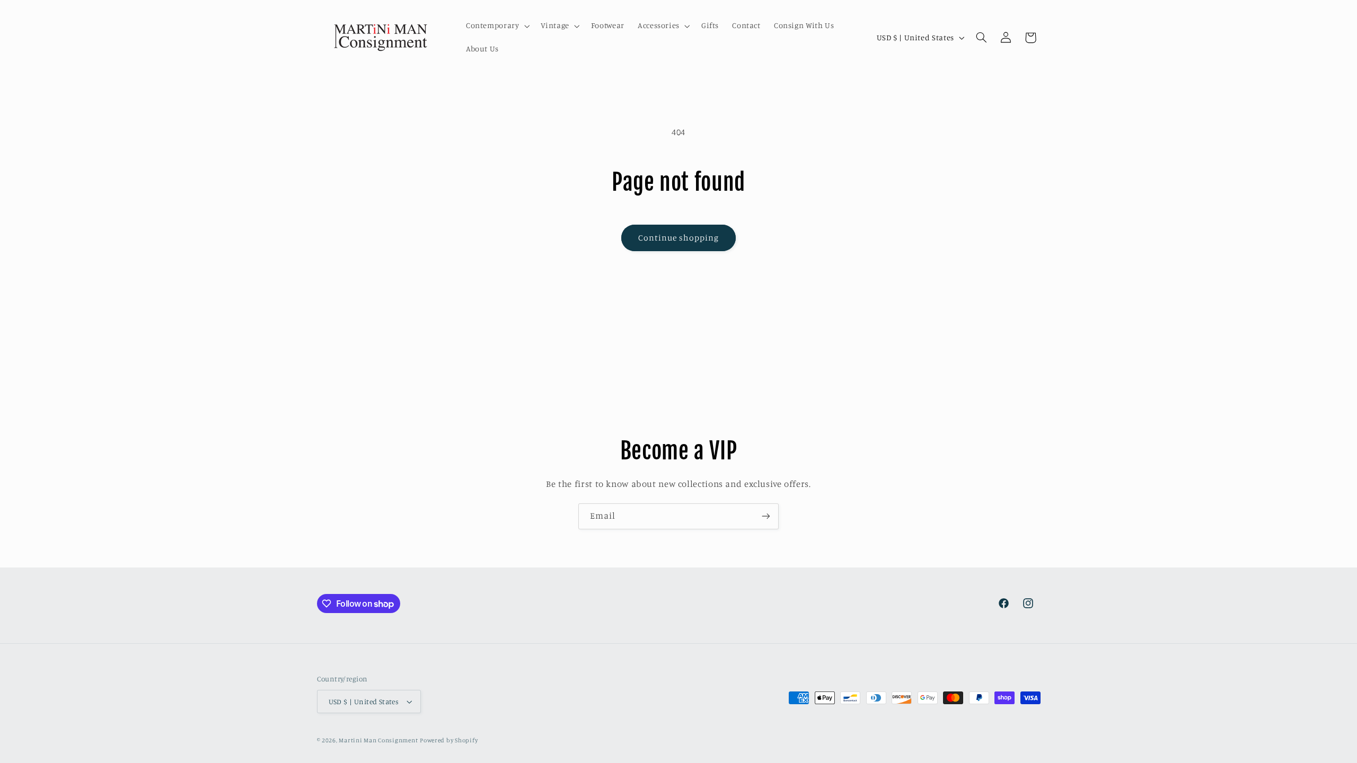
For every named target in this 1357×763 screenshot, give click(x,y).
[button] (496, 26)
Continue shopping (678, 238)
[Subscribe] (766, 516)
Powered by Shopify (449, 740)
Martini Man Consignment (378, 740)
